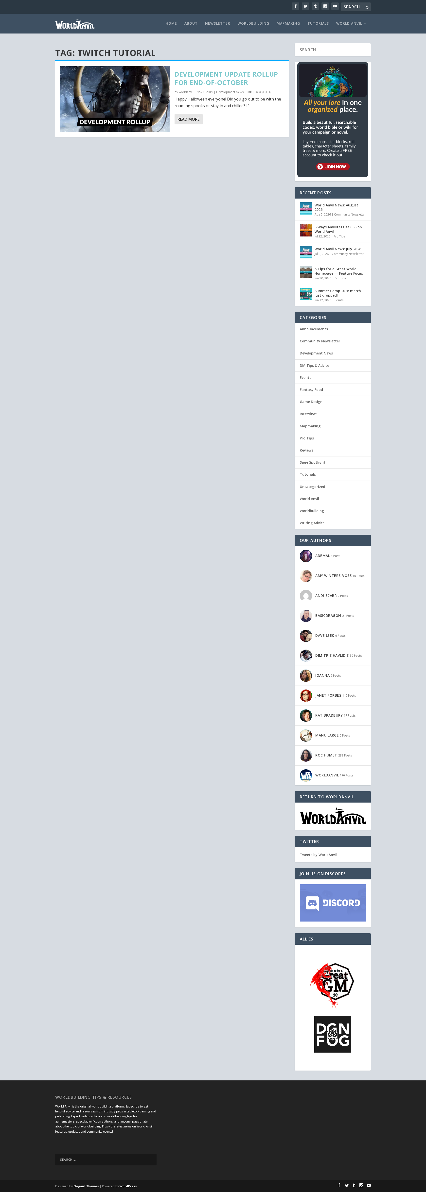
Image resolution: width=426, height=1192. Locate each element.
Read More (188, 119)
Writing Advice (312, 522)
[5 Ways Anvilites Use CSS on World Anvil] (306, 230)
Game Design (311, 401)
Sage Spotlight (312, 462)
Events (339, 300)
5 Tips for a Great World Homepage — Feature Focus (339, 271)
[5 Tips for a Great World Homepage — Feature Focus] (306, 272)
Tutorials (318, 23)
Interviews (308, 413)
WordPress (128, 1186)
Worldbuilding (253, 23)
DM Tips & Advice (314, 365)
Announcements (314, 329)
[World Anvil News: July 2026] (306, 252)
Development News (230, 92)
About (191, 23)
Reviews (306, 450)
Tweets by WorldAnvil (318, 854)
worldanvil (186, 92)
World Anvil (349, 23)
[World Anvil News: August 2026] (306, 208)
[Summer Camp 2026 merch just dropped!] (306, 294)
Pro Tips (339, 236)
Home (171, 23)
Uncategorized (312, 486)
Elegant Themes (86, 1186)
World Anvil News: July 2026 (338, 249)
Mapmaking (288, 23)
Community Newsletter (350, 214)
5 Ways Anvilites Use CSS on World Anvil (338, 229)
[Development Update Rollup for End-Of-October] (115, 99)
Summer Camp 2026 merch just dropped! (338, 293)
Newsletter (217, 23)
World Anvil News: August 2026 (336, 207)
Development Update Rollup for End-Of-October (226, 78)
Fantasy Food (311, 389)
